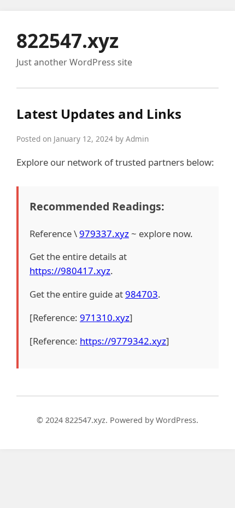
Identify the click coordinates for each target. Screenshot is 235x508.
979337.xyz (104, 233)
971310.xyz (105, 317)
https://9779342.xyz (123, 341)
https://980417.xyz (70, 270)
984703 (141, 294)
